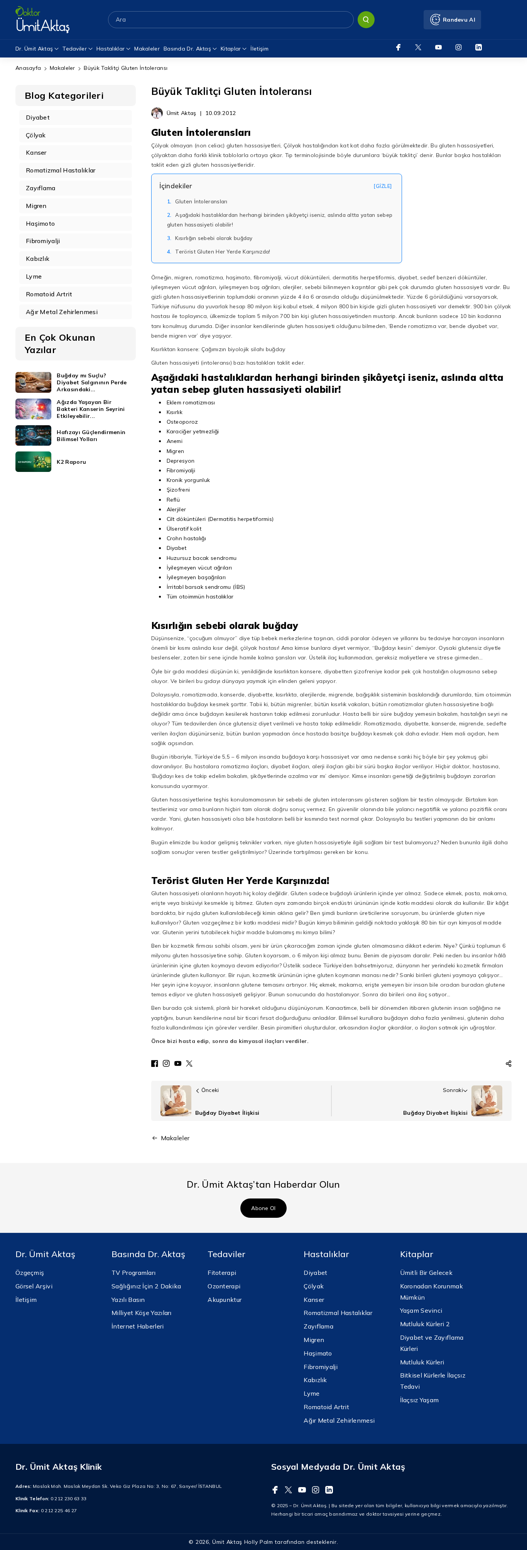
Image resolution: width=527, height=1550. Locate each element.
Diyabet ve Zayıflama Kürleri (432, 1343)
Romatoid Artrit (326, 1407)
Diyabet (315, 1272)
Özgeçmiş (29, 1272)
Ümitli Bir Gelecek (426, 1272)
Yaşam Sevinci (421, 1310)
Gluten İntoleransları (197, 201)
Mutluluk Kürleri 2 (425, 1324)
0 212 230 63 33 (69, 1498)
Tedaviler (74, 48)
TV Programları (133, 1272)
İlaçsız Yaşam (419, 1400)
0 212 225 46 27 (59, 1510)
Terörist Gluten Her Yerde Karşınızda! (218, 251)
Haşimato (318, 1353)
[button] (509, 1063)
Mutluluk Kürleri (422, 1362)
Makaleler (62, 67)
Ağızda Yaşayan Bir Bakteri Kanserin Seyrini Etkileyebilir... (91, 409)
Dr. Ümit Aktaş (34, 48)
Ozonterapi (224, 1286)
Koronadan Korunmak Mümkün (431, 1291)
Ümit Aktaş (227, 1541)
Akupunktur (225, 1299)
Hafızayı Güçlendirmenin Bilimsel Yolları (91, 436)
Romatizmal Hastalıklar (338, 1313)
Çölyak (314, 1286)
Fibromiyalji (321, 1367)
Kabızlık (315, 1380)
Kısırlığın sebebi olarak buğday (210, 238)
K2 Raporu (71, 461)
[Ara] (366, 19)
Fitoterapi (222, 1272)
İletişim (26, 1299)
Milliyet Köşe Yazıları (141, 1313)
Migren (314, 1340)
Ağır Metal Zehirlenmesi (339, 1420)
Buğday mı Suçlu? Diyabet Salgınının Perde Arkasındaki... (92, 382)
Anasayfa (28, 67)
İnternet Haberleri (137, 1326)
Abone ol (263, 1207)
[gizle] (382, 186)
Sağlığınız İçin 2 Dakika (146, 1286)
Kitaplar (231, 48)
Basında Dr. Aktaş (187, 48)
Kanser (314, 1299)
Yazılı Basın (128, 1299)
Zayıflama (318, 1326)
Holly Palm (258, 1541)
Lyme (311, 1393)
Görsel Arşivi (33, 1286)
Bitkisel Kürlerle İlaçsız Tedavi (433, 1380)
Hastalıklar (110, 48)
